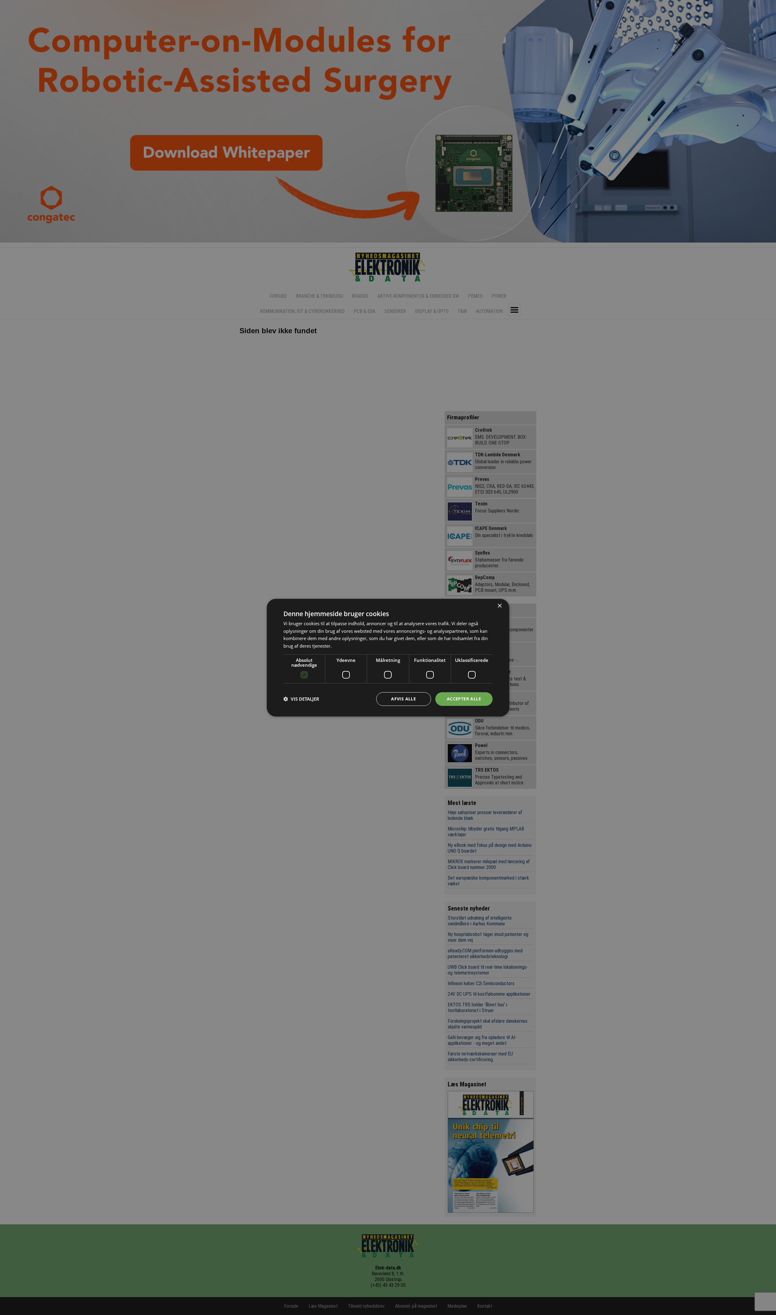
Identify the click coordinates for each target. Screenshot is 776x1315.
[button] (301, 699)
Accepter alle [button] (464, 699)
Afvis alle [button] (403, 699)
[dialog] (388, 657)
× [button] (499, 605)
